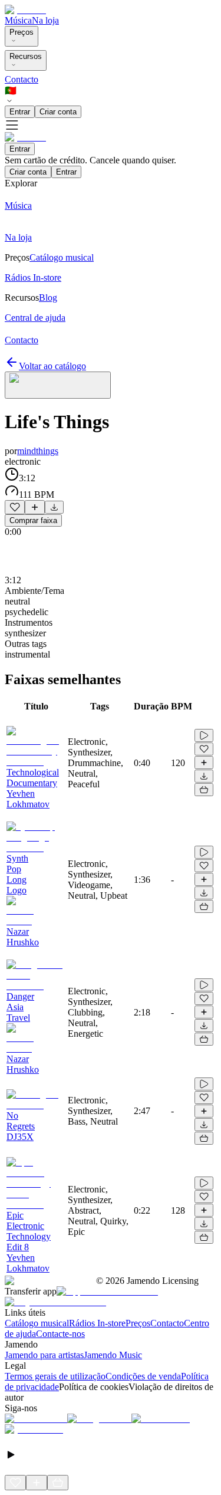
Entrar (19, 111)
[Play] (58, 385)
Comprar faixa (33, 520)
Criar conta (58, 111)
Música (18, 20)
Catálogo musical (37, 1323)
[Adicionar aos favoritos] (15, 507)
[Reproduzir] (203, 735)
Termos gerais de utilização (55, 1376)
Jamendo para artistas (44, 1355)
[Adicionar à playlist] (35, 507)
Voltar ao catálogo (52, 366)
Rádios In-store (97, 1323)
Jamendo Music (113, 1355)
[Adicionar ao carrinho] (203, 789)
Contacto (21, 79)
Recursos (25, 56)
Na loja (45, 20)
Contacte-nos (60, 1334)
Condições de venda (143, 1376)
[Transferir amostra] (54, 507)
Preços (21, 32)
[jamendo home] (25, 10)
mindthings (37, 451)
